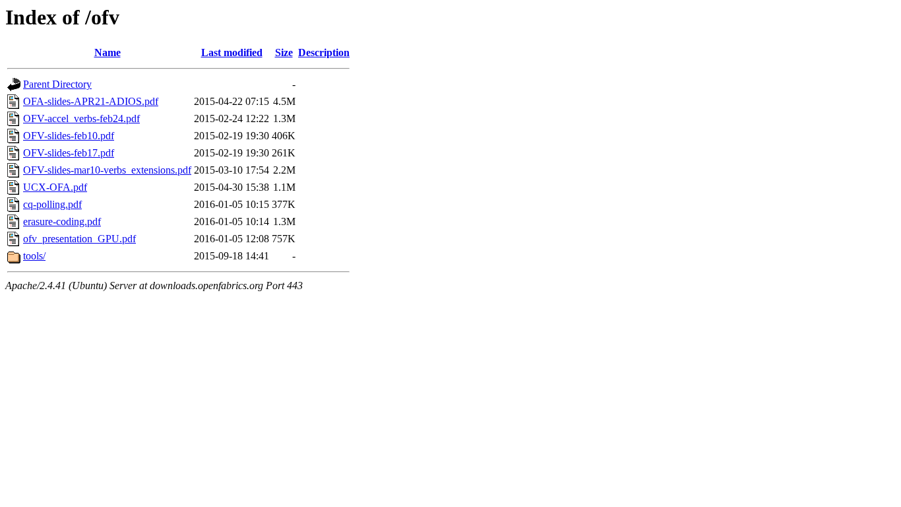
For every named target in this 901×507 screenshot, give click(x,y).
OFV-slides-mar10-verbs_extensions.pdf (107, 170)
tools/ (34, 255)
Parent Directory (57, 84)
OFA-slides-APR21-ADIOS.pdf (90, 101)
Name (107, 52)
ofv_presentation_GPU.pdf (79, 238)
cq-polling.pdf (52, 204)
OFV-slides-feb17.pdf (68, 152)
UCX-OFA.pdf (55, 187)
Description (324, 52)
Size (284, 52)
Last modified (232, 52)
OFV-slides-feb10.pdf (68, 135)
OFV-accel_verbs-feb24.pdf (81, 118)
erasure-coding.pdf (62, 221)
